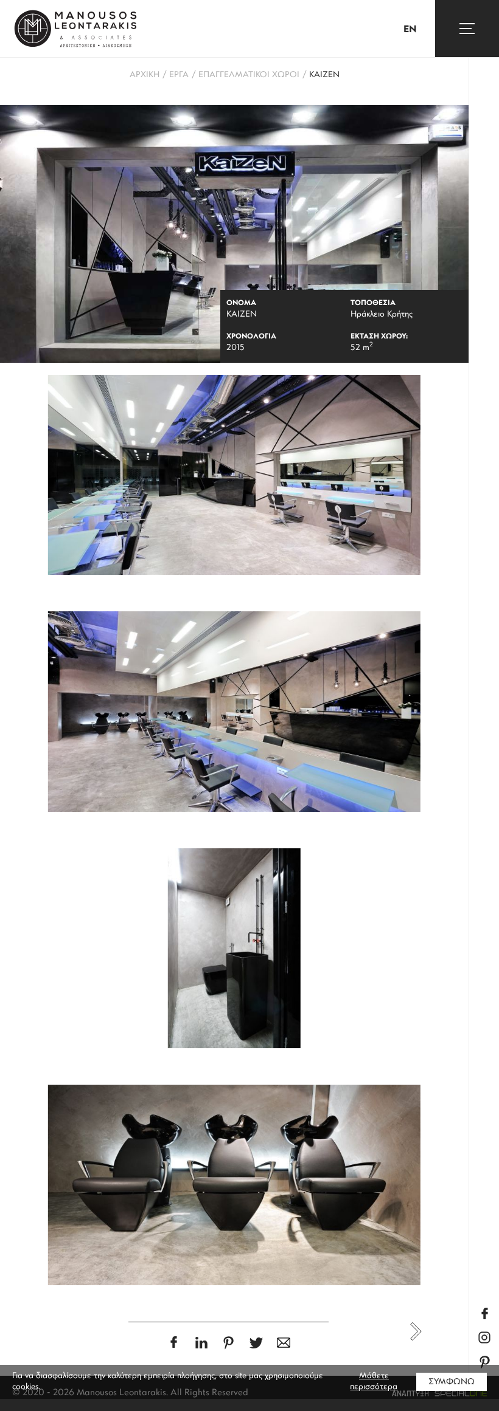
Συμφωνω (451, 1382)
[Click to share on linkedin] (201, 1342)
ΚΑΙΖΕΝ (324, 75)
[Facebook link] (484, 1313)
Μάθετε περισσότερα (373, 1382)
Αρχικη (144, 75)
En (410, 30)
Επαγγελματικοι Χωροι (248, 75)
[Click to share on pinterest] (228, 1342)
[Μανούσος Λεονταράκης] (75, 28)
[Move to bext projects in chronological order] (416, 1331)
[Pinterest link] (484, 1362)
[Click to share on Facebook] (173, 1342)
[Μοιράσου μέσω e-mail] (283, 1342)
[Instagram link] (484, 1337)
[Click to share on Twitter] (255, 1342)
